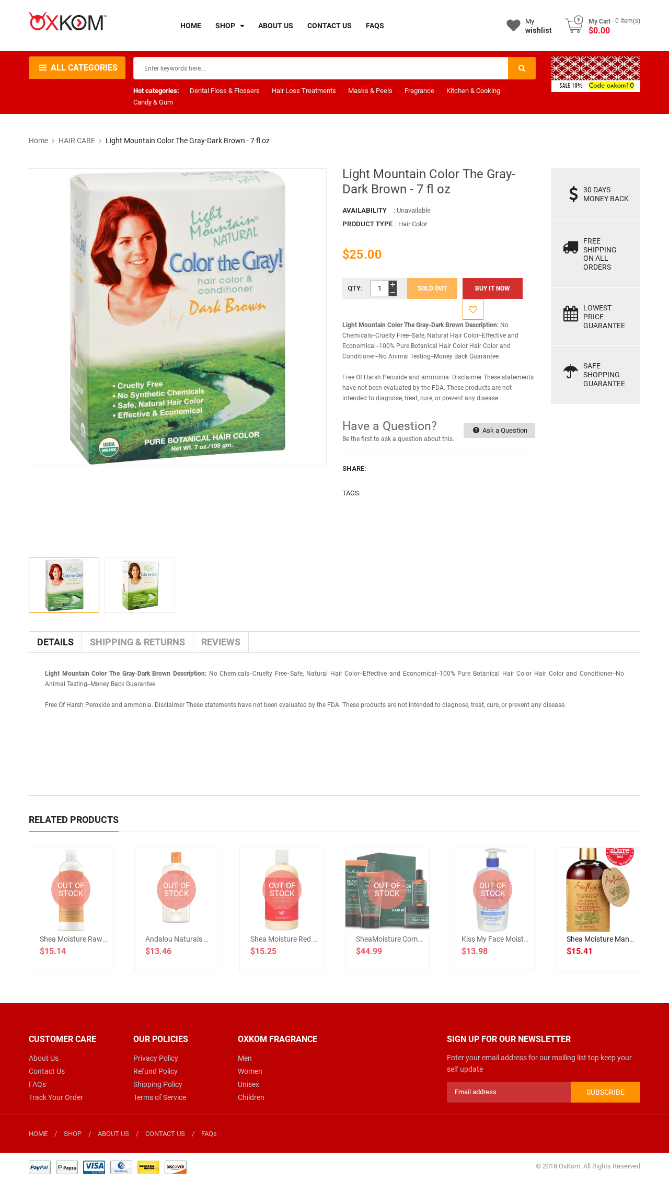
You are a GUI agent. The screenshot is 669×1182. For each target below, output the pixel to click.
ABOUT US (113, 1134)
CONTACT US (165, 1134)
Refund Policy (155, 1071)
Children (251, 1097)
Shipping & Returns (137, 641)
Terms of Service (159, 1097)
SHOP (73, 1134)
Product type (367, 224)
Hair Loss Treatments (304, 91)
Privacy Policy (155, 1058)
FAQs (37, 1084)
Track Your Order (56, 1097)
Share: (354, 468)
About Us (44, 1058)
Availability (364, 210)
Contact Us (47, 1071)
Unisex (248, 1084)
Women (250, 1071)
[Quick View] (620, 923)
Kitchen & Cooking (473, 91)
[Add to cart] (597, 923)
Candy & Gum (153, 102)
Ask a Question (504, 430)
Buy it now (492, 288)
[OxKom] (108, 1167)
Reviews (220, 641)
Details (55, 641)
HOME (38, 1134)
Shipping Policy (157, 1084)
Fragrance (419, 91)
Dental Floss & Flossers (225, 91)
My (538, 25)
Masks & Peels (370, 91)
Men (245, 1058)
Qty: (355, 288)
